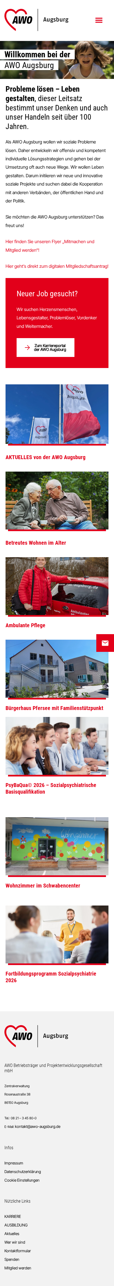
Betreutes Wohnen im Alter (36, 542)
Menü (99, 20)
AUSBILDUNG (16, 1225)
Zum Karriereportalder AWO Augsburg (50, 347)
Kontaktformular (17, 1250)
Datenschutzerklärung (22, 1171)
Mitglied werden (17, 1268)
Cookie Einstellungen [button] (22, 1180)
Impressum (13, 1163)
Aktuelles (11, 1233)
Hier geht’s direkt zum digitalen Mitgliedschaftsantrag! (57, 266)
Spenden (11, 1259)
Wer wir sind (14, 1242)
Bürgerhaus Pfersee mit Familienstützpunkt (54, 708)
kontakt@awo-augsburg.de (37, 1126)
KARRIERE (12, 1216)
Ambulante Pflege (25, 625)
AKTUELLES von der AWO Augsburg (46, 457)
